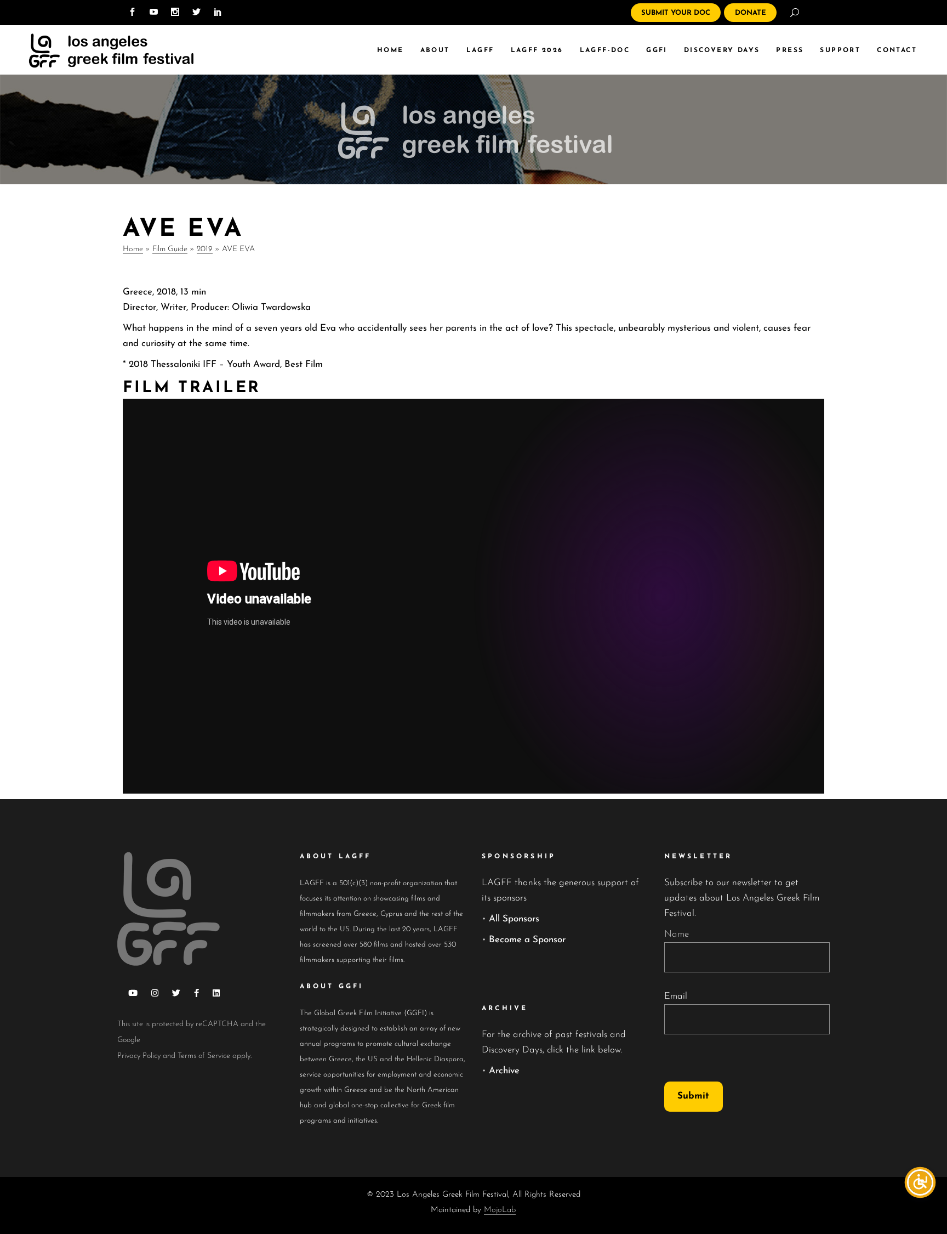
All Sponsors (514, 919)
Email (675, 996)
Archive (504, 1070)
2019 (205, 249)
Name (676, 934)
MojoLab (500, 1210)
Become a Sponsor (527, 939)
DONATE (750, 12)
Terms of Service (204, 1056)
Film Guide (169, 249)
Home (133, 249)
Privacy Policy (139, 1056)
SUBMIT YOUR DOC (675, 12)
